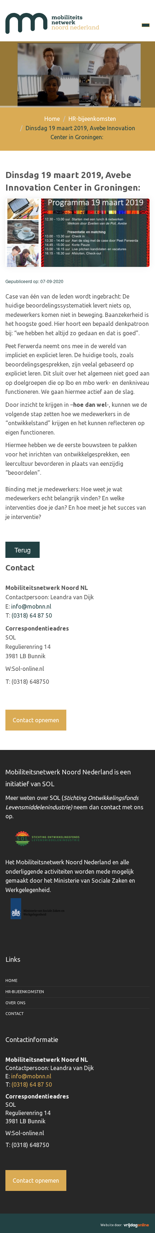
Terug (22, 549)
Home (52, 118)
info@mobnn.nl (31, 606)
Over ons (15, 1003)
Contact (14, 1013)
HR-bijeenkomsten (92, 118)
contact (111, 807)
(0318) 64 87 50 (32, 615)
